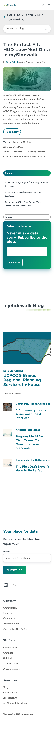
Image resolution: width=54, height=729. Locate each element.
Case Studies (10, 692)
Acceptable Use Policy (15, 629)
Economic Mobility (22, 142)
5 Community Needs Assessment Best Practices (31, 414)
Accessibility (10, 698)
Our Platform (10, 647)
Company (9, 600)
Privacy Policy (11, 624)
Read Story (12, 131)
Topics (8, 217)
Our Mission (10, 608)
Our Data (8, 653)
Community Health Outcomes (33, 403)
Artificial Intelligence (28, 429)
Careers (7, 613)
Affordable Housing (12, 152)
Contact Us (9, 618)
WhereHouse (10, 663)
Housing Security (36, 152)
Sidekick (8, 658)
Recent (9, 173)
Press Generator (12, 669)
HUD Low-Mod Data (13, 147)
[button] (43, 5)
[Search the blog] (46, 28)
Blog (5, 687)
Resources (10, 680)
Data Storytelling (13, 370)
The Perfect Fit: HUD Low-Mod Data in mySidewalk (26, 49)
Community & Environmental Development (24, 156)
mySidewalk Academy (15, 703)
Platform (9, 640)
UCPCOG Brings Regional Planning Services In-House (22, 380)
